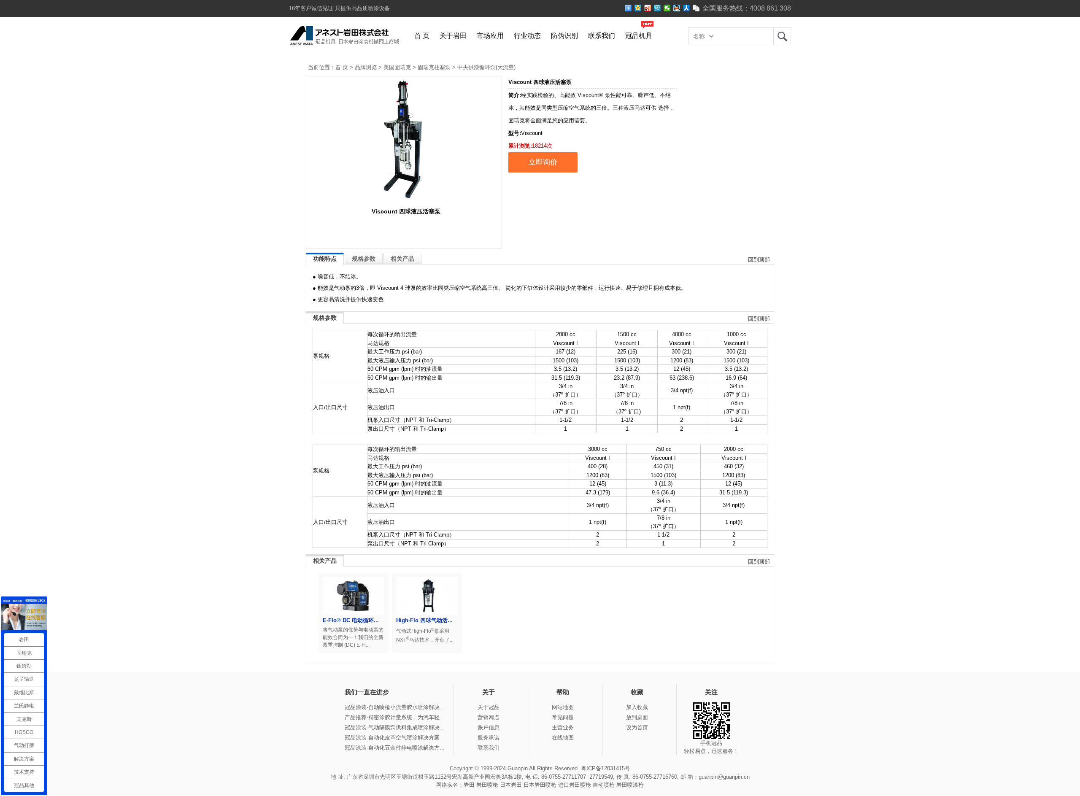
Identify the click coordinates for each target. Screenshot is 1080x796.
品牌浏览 (366, 67)
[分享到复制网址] (696, 8)
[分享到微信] (667, 8)
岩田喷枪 (487, 785)
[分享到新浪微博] (647, 8)
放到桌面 (637, 717)
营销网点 (489, 717)
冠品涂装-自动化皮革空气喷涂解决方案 (392, 737)
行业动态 (527, 35)
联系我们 (601, 35)
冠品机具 (638, 35)
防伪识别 (564, 35)
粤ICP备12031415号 (605, 768)
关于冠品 (489, 707)
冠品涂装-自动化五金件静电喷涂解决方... (395, 748)
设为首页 (637, 727)
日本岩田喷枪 (540, 785)
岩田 (782, 36)
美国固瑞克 (397, 67)
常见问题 (563, 717)
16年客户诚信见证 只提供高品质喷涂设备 (339, 8)
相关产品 (402, 258)
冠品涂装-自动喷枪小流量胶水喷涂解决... (395, 707)
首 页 (421, 35)
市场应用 (490, 35)
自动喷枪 (604, 785)
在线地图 (563, 737)
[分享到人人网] (686, 8)
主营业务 (563, 727)
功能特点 (325, 258)
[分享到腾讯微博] (657, 8)
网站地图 (563, 707)
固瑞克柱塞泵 (434, 67)
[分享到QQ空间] (638, 8)
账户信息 (489, 727)
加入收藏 (637, 707)
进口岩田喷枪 (574, 785)
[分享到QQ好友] (676, 8)
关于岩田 (453, 35)
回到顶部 (759, 259)
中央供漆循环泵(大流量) (486, 67)
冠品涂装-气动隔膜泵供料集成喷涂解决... (395, 727)
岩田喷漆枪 (630, 785)
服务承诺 (489, 737)
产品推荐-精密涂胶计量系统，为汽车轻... (395, 717)
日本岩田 (511, 785)
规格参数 (363, 258)
